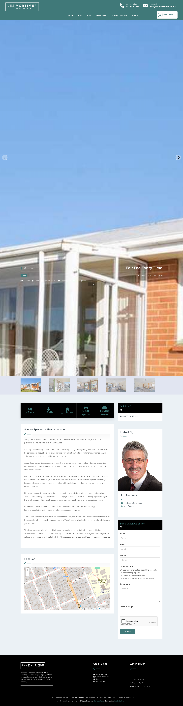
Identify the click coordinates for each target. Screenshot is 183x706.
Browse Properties (102, 674)
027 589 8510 (132, 6)
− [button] (28, 573)
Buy (80, 15)
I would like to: (127, 566)
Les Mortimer (129, 495)
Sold (89, 15)
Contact (136, 15)
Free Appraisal (169, 15)
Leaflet (82, 609)
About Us (98, 679)
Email (122, 544)
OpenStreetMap (97, 609)
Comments (125, 584)
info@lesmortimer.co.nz (162, 6)
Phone (123, 555)
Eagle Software (119, 701)
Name (122, 533)
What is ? (126, 607)
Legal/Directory (119, 15)
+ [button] (28, 570)
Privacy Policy (99, 701)
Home (70, 15)
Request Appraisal (102, 677)
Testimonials (101, 15)
